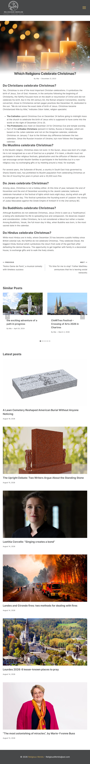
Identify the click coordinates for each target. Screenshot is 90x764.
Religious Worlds (36, 757)
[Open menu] (84, 7)
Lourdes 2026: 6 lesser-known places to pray (31, 669)
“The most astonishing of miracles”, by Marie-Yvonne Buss (39, 733)
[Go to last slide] (7, 315)
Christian (45, 69)
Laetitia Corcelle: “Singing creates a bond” (29, 541)
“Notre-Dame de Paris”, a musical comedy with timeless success (22, 266)
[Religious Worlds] (13, 7)
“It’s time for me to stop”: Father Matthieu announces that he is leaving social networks (68, 267)
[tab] (40, 341)
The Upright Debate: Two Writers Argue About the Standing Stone (43, 477)
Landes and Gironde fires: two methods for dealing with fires (40, 605)
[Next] (82, 315)
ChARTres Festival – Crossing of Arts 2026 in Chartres (65, 324)
